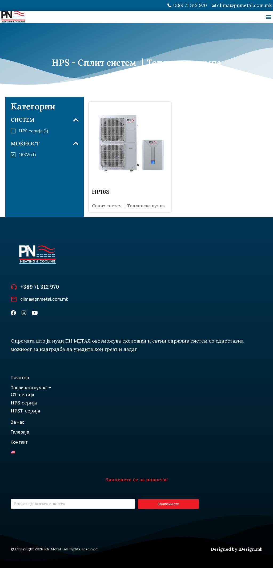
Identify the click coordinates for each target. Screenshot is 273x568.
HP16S (101, 191)
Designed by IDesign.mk (236, 549)
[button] (268, 17)
